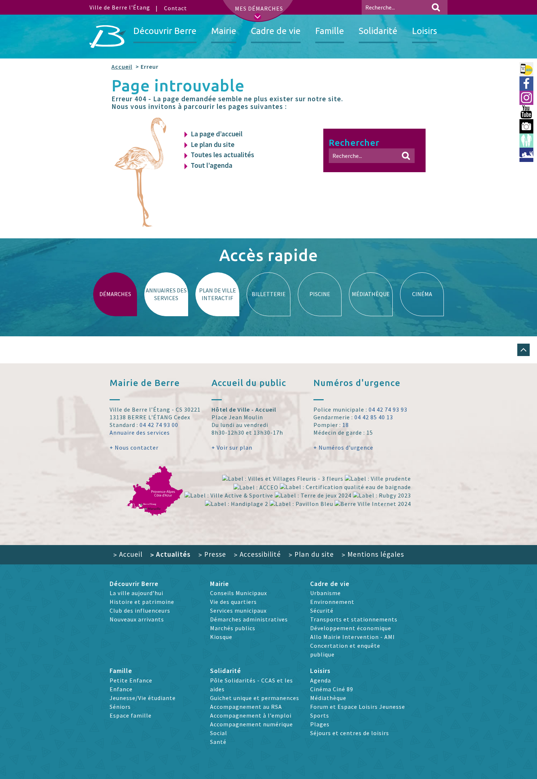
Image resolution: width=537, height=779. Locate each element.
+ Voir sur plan (232, 447)
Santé (218, 741)
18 (345, 424)
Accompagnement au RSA (246, 706)
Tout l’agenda (211, 165)
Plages (320, 724)
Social (218, 733)
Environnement (332, 601)
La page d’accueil (217, 133)
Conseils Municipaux (238, 593)
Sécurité (322, 610)
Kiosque (221, 636)
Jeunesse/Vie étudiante (143, 698)
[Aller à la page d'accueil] (108, 36)
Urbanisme (325, 593)
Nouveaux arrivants (137, 619)
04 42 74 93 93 (388, 409)
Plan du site (311, 554)
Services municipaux (238, 610)
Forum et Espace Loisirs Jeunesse (357, 706)
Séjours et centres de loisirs (349, 733)
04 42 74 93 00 (159, 424)
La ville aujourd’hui (136, 593)
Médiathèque (328, 698)
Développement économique (350, 628)
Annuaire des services (140, 432)
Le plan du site (213, 144)
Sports (319, 715)
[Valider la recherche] (436, 7)
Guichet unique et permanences (254, 698)
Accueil (121, 66)
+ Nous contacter (134, 447)
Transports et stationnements (353, 619)
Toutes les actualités (222, 154)
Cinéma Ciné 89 (331, 689)
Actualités (170, 554)
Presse (212, 554)
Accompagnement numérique (251, 724)
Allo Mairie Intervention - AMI (352, 636)
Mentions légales (373, 554)
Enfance (121, 689)
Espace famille (131, 715)
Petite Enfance (131, 680)
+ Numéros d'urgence (343, 447)
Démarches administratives (249, 619)
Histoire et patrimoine (142, 601)
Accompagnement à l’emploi (251, 715)
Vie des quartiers (233, 601)
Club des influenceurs (140, 610)
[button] (523, 350)
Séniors (120, 706)
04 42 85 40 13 (373, 417)
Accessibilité (257, 554)
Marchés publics (232, 628)
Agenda (320, 680)
